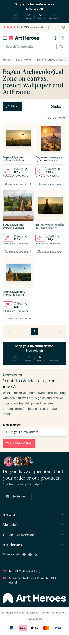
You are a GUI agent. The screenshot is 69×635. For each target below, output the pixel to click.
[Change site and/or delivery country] (63, 27)
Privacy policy (34, 619)
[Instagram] (18, 555)
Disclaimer (33, 612)
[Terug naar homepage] (24, 38)
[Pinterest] (24, 555)
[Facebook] (30, 555)
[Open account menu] (55, 38)
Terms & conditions (13, 612)
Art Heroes (12, 545)
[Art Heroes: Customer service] (64, 535)
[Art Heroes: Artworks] (64, 515)
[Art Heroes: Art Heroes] (64, 545)
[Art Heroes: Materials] (64, 525)
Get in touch (20, 496)
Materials (11, 525)
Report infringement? (54, 612)
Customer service (18, 535)
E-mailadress (12, 424)
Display (56, 107)
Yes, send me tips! (19, 443)
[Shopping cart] (62, 38)
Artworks (11, 515)
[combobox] (29, 46)
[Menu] (5, 38)
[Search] (61, 46)
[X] (36, 555)
